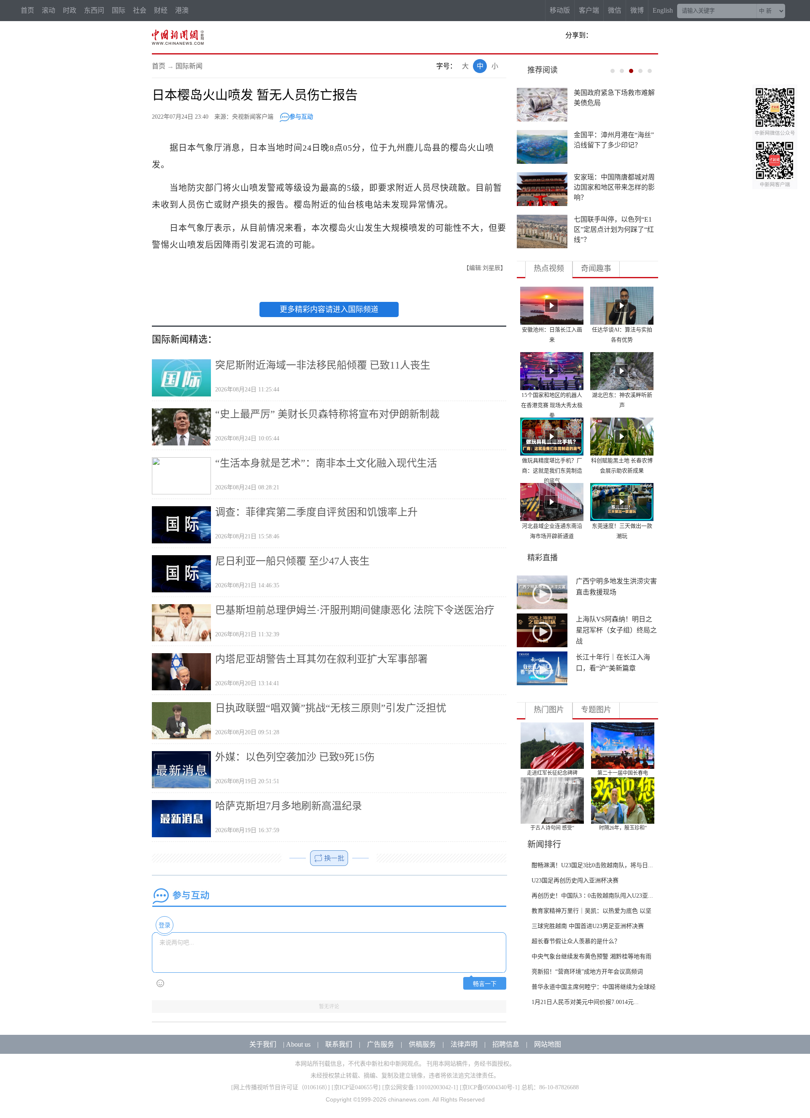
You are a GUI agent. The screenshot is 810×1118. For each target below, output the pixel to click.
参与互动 (301, 117)
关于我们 (262, 1044)
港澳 (182, 10)
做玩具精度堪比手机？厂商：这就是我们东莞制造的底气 (552, 470)
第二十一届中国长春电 (622, 773)
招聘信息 (505, 1044)
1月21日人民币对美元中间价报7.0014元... (585, 1002)
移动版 (560, 10)
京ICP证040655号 (356, 1087)
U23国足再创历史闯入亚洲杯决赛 (575, 880)
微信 (614, 10)
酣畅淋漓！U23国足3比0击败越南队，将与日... (592, 865)
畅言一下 (485, 984)
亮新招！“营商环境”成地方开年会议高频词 (587, 972)
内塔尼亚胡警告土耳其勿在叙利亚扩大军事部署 (321, 659)
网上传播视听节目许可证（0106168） (280, 1087)
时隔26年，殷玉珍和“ (623, 828)
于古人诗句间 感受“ (552, 828)
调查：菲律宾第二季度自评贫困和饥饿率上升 (316, 512)
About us (298, 1044)
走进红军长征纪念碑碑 (552, 773)
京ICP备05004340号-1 (490, 1087)
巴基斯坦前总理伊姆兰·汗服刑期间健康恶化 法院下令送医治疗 (354, 610)
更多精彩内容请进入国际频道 (329, 309)
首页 (27, 10)
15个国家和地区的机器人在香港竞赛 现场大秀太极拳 (552, 405)
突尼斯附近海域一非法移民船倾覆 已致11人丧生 (322, 365)
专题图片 (596, 710)
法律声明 (464, 1044)
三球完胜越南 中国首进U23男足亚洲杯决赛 (588, 926)
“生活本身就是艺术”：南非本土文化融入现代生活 (326, 463)
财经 (160, 10)
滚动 (48, 10)
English (663, 10)
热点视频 (549, 268)
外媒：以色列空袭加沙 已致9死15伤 (295, 757)
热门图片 (549, 710)
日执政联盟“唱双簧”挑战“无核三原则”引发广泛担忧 (330, 708)
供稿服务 (422, 1044)
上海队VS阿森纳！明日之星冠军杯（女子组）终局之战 (616, 630)
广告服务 (380, 1044)
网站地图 (547, 1044)
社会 (139, 10)
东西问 (94, 10)
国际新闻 (189, 66)
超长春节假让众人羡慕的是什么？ (576, 941)
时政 (69, 10)
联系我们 (338, 1044)
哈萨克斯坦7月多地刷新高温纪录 (288, 806)
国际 (118, 10)
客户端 (589, 10)
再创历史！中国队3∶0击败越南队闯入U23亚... (592, 896)
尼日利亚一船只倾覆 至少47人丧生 (292, 561)
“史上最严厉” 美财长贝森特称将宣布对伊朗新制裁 (327, 414)
